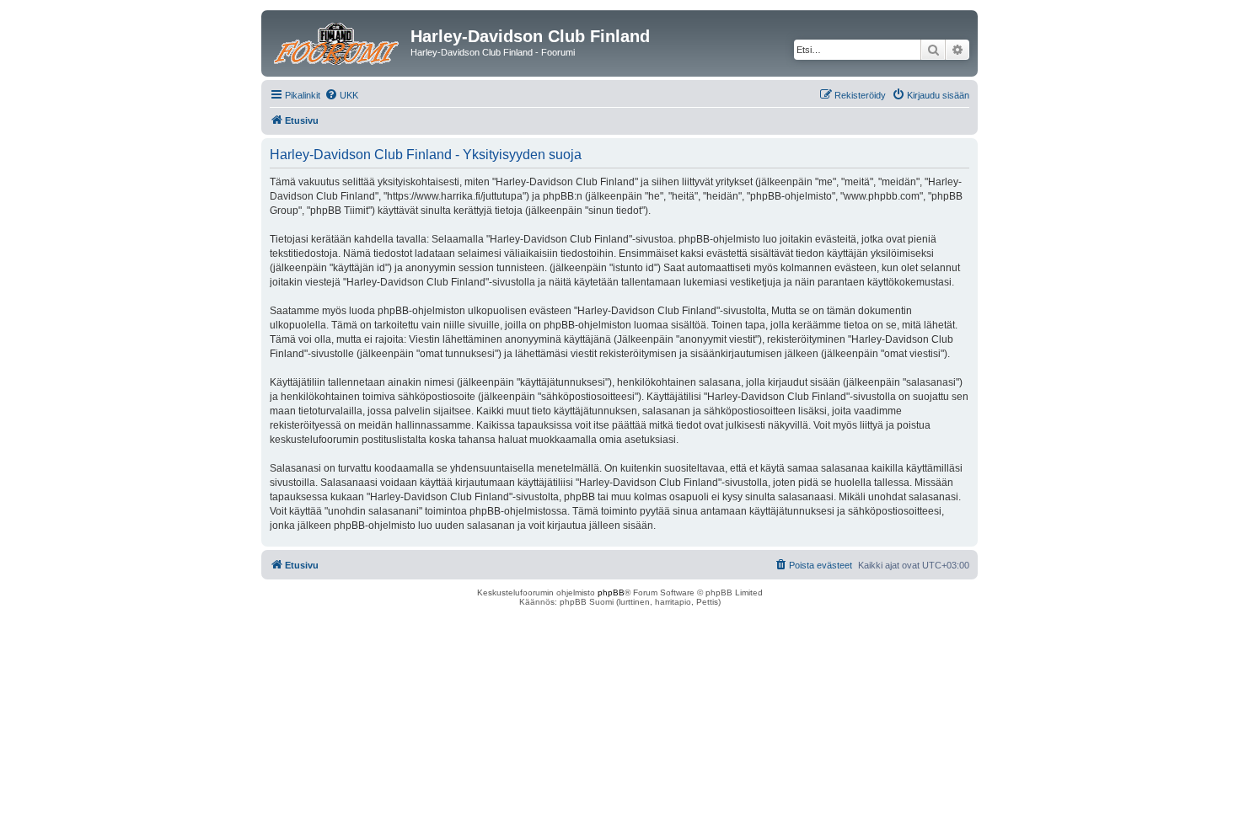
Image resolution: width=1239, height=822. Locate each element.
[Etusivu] (338, 41)
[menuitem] (341, 95)
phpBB (611, 592)
